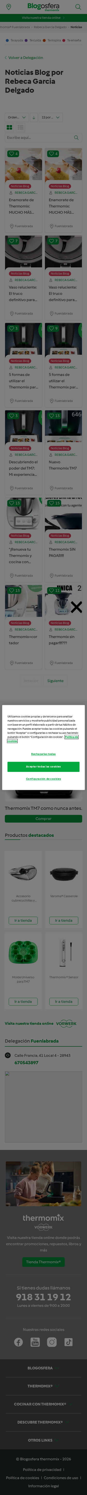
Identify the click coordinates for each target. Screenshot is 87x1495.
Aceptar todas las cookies (43, 766)
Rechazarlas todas (43, 754)
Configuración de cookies (43, 779)
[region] (43, 747)
